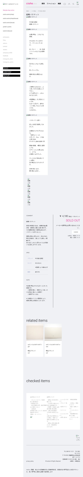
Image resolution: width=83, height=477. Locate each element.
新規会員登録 (73, 399)
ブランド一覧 (63, 403)
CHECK (76, 232)
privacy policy (30, 461)
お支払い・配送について (74, 235)
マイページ (63, 410)
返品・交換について (75, 237)
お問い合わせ (63, 417)
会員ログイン (63, 406)
